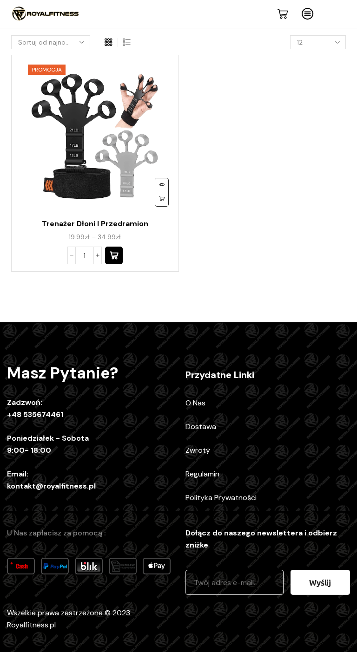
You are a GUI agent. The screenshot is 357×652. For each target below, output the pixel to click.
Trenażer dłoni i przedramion (95, 223)
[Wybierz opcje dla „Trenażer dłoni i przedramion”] (114, 255)
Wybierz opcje (161, 199)
